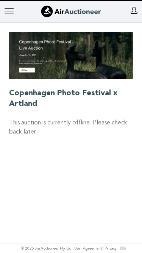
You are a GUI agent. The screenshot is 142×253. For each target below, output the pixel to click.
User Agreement (88, 249)
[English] (122, 248)
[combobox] (122, 248)
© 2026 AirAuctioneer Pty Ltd (46, 249)
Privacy (111, 249)
